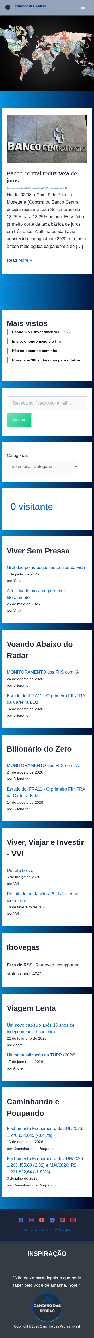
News (40, 188)
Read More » (19, 260)
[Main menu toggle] (83, 7)
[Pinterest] (62, 1220)
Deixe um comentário (16, 188)
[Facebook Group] (52, 1220)
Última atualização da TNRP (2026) (41, 1055)
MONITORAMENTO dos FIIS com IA (43, 672)
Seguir (19, 419)
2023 (28, 188)
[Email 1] (73, 1220)
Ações (34, 188)
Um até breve (20, 870)
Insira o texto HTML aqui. (47, 1229)
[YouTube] (41, 1220)
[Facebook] (20, 1220)
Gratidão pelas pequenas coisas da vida (46, 567)
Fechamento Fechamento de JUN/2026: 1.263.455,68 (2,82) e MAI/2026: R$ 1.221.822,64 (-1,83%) (45, 1165)
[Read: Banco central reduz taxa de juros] (47, 138)
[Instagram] (31, 1220)
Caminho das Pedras (30, 6)
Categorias (17, 455)
